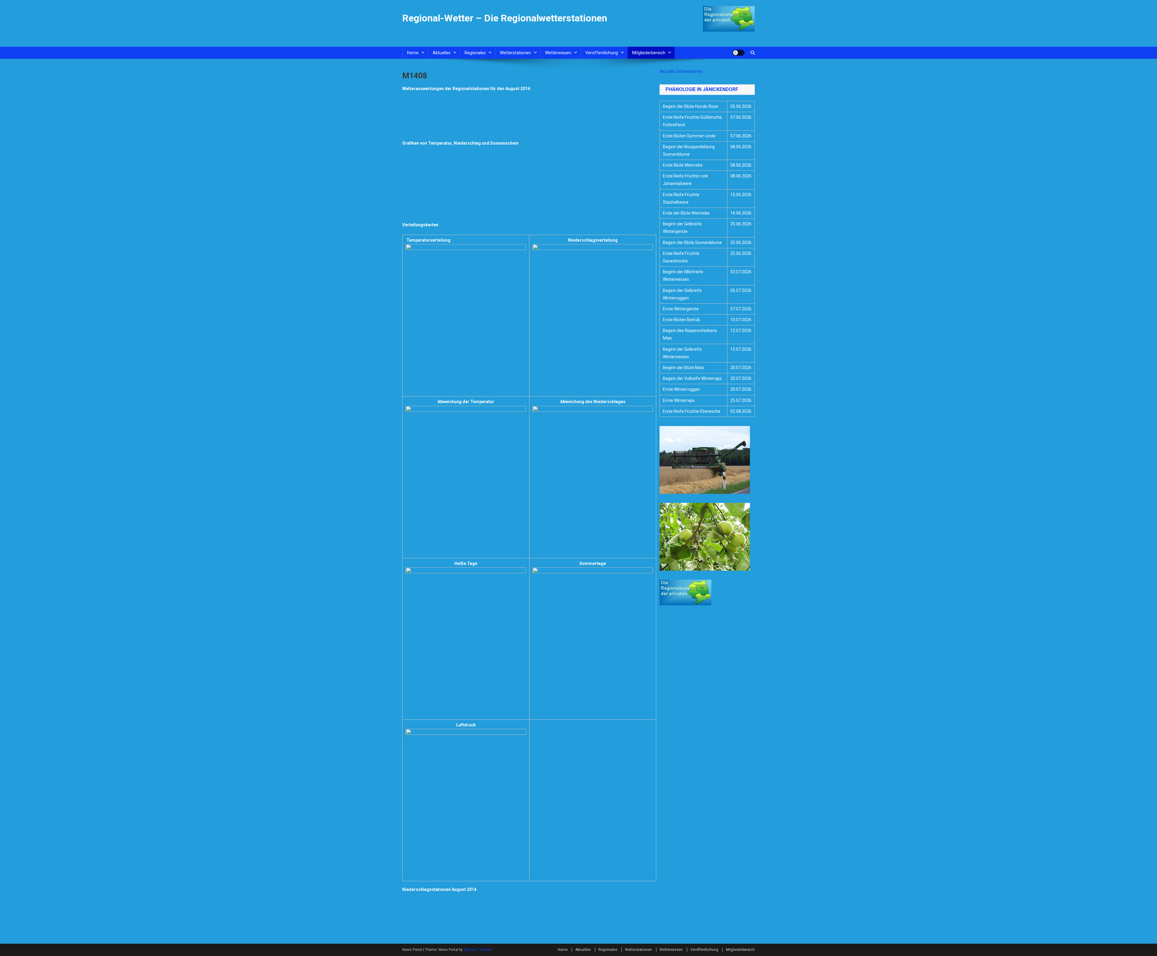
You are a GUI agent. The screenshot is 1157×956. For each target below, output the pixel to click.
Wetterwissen (558, 52)
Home (413, 52)
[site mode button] (738, 53)
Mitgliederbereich (648, 52)
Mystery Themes (478, 950)
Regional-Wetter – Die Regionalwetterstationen (504, 18)
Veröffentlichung (601, 52)
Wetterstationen (515, 52)
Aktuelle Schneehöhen (681, 71)
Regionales (475, 52)
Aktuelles (441, 52)
